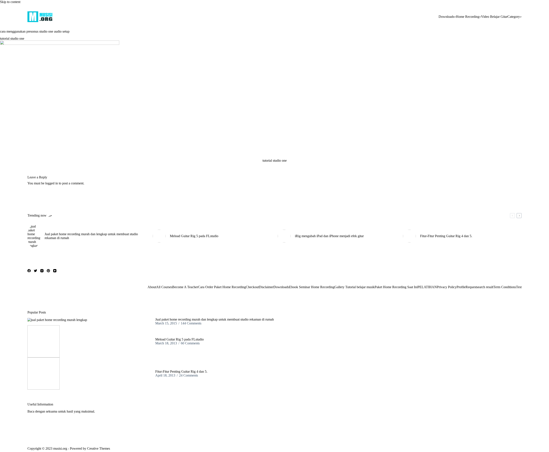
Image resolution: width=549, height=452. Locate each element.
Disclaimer (266, 287)
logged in (51, 183)
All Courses (164, 287)
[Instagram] (42, 270)
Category (513, 16)
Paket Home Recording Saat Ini (396, 287)
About (152, 287)
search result (485, 287)
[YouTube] (54, 270)
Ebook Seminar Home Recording (311, 287)
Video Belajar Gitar (494, 16)
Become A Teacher (185, 287)
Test (519, 287)
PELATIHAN (427, 287)
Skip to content (10, 2)
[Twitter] (35, 270)
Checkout (252, 287)
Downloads (446, 16)
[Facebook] (29, 270)
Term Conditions (504, 287)
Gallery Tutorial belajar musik (354, 287)
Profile (461, 287)
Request (471, 287)
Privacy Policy (447, 287)
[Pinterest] (48, 270)
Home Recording (467, 16)
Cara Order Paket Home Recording (222, 287)
